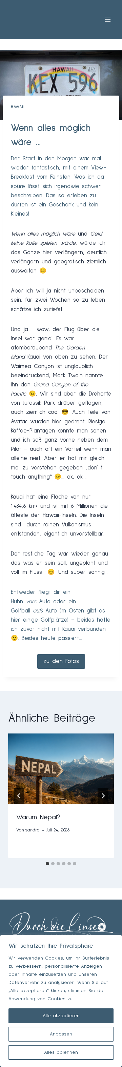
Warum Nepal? (38, 817)
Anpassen (61, 1034)
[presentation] (61, 768)
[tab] (47, 863)
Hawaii (18, 107)
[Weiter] (103, 796)
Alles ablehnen (61, 1052)
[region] (61, 1001)
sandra (32, 830)
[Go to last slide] (19, 796)
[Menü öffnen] (107, 19)
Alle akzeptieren (61, 1015)
